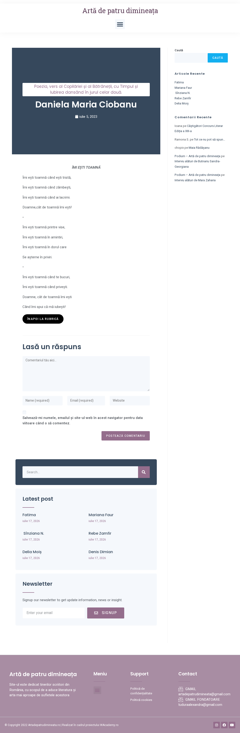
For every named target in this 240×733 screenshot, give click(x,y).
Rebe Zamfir (100, 533)
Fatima (29, 515)
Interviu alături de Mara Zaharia (195, 180)
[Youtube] (232, 725)
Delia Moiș (32, 552)
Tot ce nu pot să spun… (209, 139)
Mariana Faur (101, 515)
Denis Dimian (101, 552)
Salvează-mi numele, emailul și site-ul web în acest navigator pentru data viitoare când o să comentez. (82, 420)
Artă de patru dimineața (120, 10)
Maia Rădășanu (199, 147)
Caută (179, 50)
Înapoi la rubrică (43, 319)
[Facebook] (224, 725)
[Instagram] (216, 725)
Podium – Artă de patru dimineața (197, 156)
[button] (120, 24)
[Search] (144, 472)
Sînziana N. (33, 533)
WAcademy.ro (109, 725)
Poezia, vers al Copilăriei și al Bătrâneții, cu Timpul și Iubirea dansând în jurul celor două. (86, 89)
